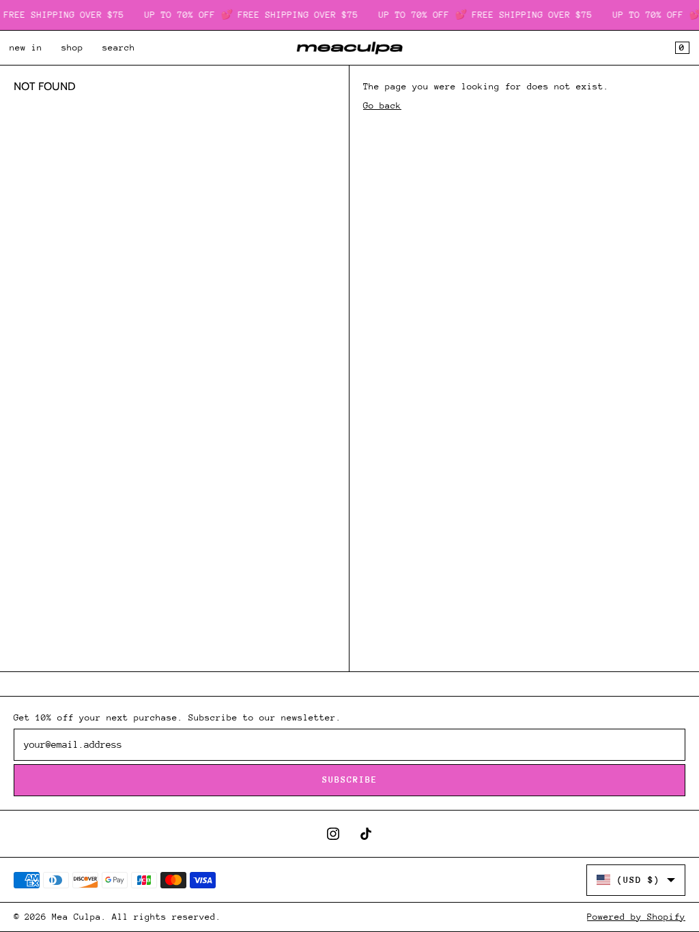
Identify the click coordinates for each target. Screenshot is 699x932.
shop (72, 47)
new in (26, 47)
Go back (382, 105)
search (118, 47)
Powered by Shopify (636, 917)
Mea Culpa (76, 917)
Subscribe (349, 779)
